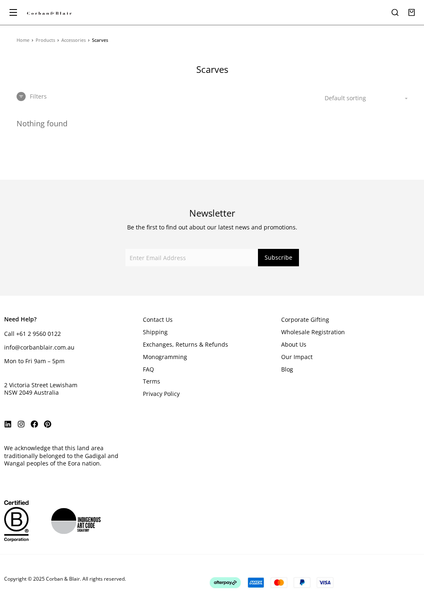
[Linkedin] (8, 424)
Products (45, 40)
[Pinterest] (47, 424)
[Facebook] (34, 424)
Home (23, 40)
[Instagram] (21, 424)
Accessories (73, 40)
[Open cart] (411, 12)
